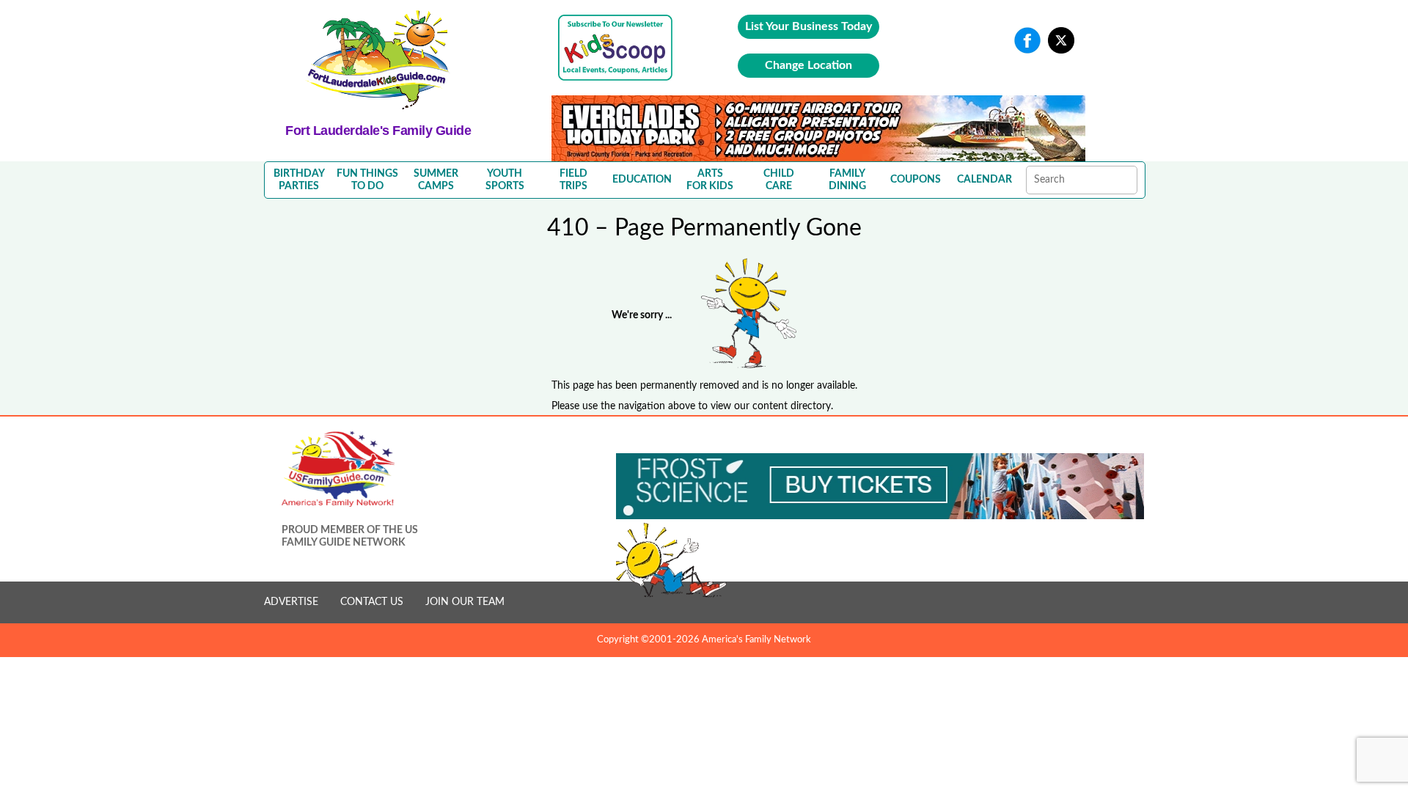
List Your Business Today (808, 26)
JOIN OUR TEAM (465, 602)
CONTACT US (371, 602)
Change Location (808, 65)
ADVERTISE (291, 602)
